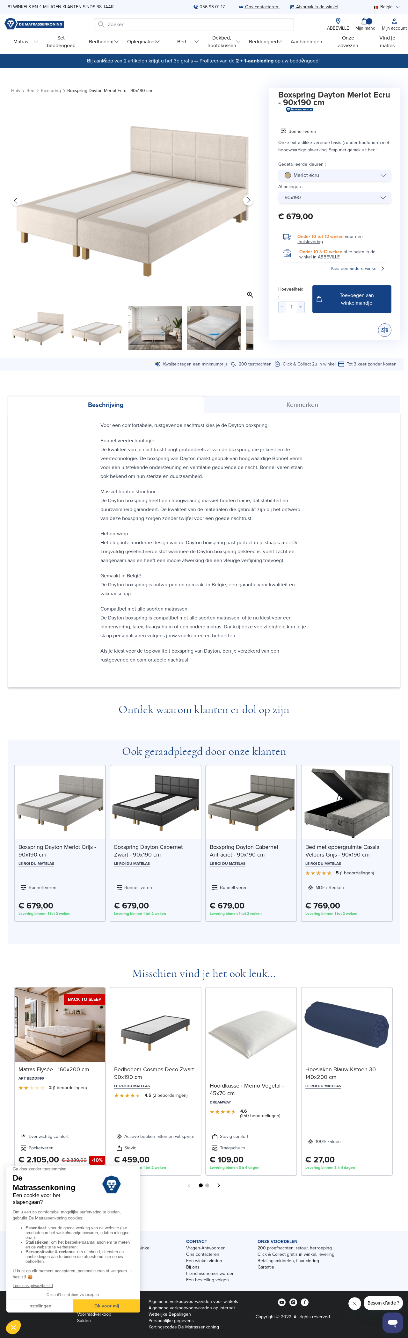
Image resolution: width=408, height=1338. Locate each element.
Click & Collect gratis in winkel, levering (296, 1254)
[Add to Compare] (384, 330)
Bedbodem (101, 41)
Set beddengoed (61, 41)
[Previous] (105, 60)
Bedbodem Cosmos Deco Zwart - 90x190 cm (155, 1073)
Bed (181, 41)
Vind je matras (387, 41)
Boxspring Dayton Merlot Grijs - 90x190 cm (57, 851)
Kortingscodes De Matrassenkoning (184, 1327)
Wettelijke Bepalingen (170, 1314)
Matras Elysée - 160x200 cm (53, 1069)
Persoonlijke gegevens (171, 1320)
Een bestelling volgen (207, 1280)
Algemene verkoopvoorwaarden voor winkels (193, 1301)
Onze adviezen (348, 41)
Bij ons (193, 1267)
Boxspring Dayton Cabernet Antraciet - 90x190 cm (244, 851)
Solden (84, 1320)
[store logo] (34, 24)
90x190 (293, 197)
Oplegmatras (141, 41)
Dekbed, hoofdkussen (222, 41)
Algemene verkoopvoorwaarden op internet (192, 1308)
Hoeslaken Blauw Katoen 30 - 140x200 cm (342, 1073)
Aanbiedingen (306, 41)
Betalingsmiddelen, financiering (288, 1260)
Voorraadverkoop (94, 1314)
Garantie (266, 1267)
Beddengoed (263, 41)
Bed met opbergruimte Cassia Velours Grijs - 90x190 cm (342, 851)
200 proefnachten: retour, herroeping (295, 1248)
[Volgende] (303, 60)
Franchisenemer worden (210, 1273)
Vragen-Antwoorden (206, 1248)
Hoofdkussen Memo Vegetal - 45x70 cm (247, 1089)
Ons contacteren (202, 1254)
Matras (20, 41)
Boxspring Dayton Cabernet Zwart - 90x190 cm (148, 851)
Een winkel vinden (204, 1260)
